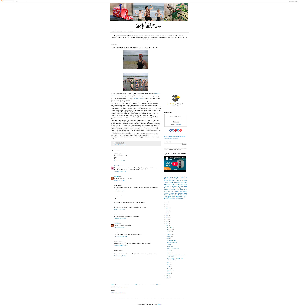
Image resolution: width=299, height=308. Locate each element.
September (169, 234)
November (169, 229)
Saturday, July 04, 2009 (119, 161)
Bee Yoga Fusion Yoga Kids (175, 178)
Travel (185, 197)
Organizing (176, 191)
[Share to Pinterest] (123, 143)
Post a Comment (116, 259)
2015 (167, 213)
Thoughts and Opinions (122, 144)
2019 (167, 204)
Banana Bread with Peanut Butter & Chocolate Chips (175, 259)
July (168, 238)
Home (112, 31)
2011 (167, 221)
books (174, 179)
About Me (119, 31)
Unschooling (167, 198)
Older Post (158, 284)
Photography (166, 193)
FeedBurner (178, 124)
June (168, 262)
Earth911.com (170, 246)
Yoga (182, 198)
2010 (167, 223)
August (169, 236)
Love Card (169, 250)
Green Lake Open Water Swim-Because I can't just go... (176, 255)
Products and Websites (176, 193)
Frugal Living (175, 184)
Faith (182, 182)
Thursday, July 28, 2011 (119, 227)
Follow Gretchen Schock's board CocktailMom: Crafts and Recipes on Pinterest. (174, 137)
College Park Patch (169, 180)
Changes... (169, 244)
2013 (167, 217)
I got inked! (169, 253)
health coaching (167, 186)
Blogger (159, 304)
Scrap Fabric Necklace (172, 242)
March (168, 269)
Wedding (179, 198)
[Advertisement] (136, 271)
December (169, 227)
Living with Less (168, 191)
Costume (166, 182)
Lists (178, 189)
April (168, 266)
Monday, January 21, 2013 (120, 256)
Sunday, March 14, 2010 (119, 191)
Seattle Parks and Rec (139, 98)
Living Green (183, 189)
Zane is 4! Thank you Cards (173, 248)
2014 (167, 215)
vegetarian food (174, 198)
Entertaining (177, 182)
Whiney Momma (118, 166)
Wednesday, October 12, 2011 (121, 245)
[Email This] (117, 143)
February (169, 271)
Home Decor (179, 186)
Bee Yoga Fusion (129, 31)
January (169, 273)
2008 (167, 275)
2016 (167, 211)
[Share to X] (120, 143)
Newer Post (113, 284)
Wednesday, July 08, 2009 (120, 171)
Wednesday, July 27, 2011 (120, 218)
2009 (167, 226)
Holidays (174, 186)
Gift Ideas (184, 184)
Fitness (116, 144)
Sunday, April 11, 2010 (119, 209)
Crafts (171, 182)
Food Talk (167, 184)
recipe (185, 193)
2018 (167, 206)
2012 (167, 219)
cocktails (185, 179)
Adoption (166, 177)
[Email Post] (114, 142)
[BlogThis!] (119, 143)
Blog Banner (170, 179)
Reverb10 (166, 194)
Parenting (183, 191)
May (168, 264)
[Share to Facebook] (121, 143)
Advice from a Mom (171, 240)
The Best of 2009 (182, 194)
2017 (167, 208)
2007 (167, 278)
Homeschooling (177, 188)
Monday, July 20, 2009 (119, 180)
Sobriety (175, 194)
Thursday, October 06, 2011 (120, 236)
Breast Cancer (179, 179)
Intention (171, 189)
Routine (171, 195)
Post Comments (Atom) (122, 287)
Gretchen (116, 176)
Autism (171, 177)
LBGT (174, 189)
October (169, 232)
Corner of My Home (181, 180)
